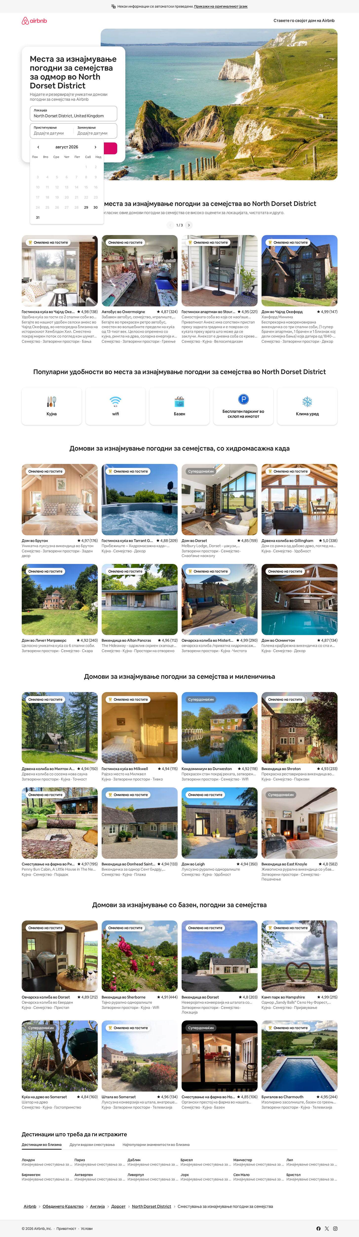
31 (37, 217)
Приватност (66, 1228)
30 (96, 207)
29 (86, 207)
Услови (87, 1228)
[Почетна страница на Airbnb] (34, 20)
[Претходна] (170, 225)
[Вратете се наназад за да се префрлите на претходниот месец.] (38, 147)
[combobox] (73, 116)
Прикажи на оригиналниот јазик (221, 6)
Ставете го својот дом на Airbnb (304, 20)
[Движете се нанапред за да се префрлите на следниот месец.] (95, 147)
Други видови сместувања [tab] (92, 1144)
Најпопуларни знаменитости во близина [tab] (156, 1144)
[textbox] (52, 133)
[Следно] (189, 225)
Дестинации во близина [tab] (42, 1144)
